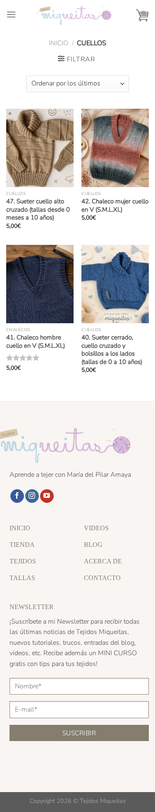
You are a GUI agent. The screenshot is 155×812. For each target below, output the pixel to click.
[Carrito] (142, 14)
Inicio (58, 43)
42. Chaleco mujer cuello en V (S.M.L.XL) (114, 205)
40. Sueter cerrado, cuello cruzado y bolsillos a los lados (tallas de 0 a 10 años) (111, 350)
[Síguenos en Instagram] (32, 496)
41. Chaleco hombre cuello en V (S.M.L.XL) (35, 341)
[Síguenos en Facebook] (17, 496)
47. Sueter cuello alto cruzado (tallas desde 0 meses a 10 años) (38, 210)
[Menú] (11, 14)
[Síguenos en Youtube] (47, 496)
